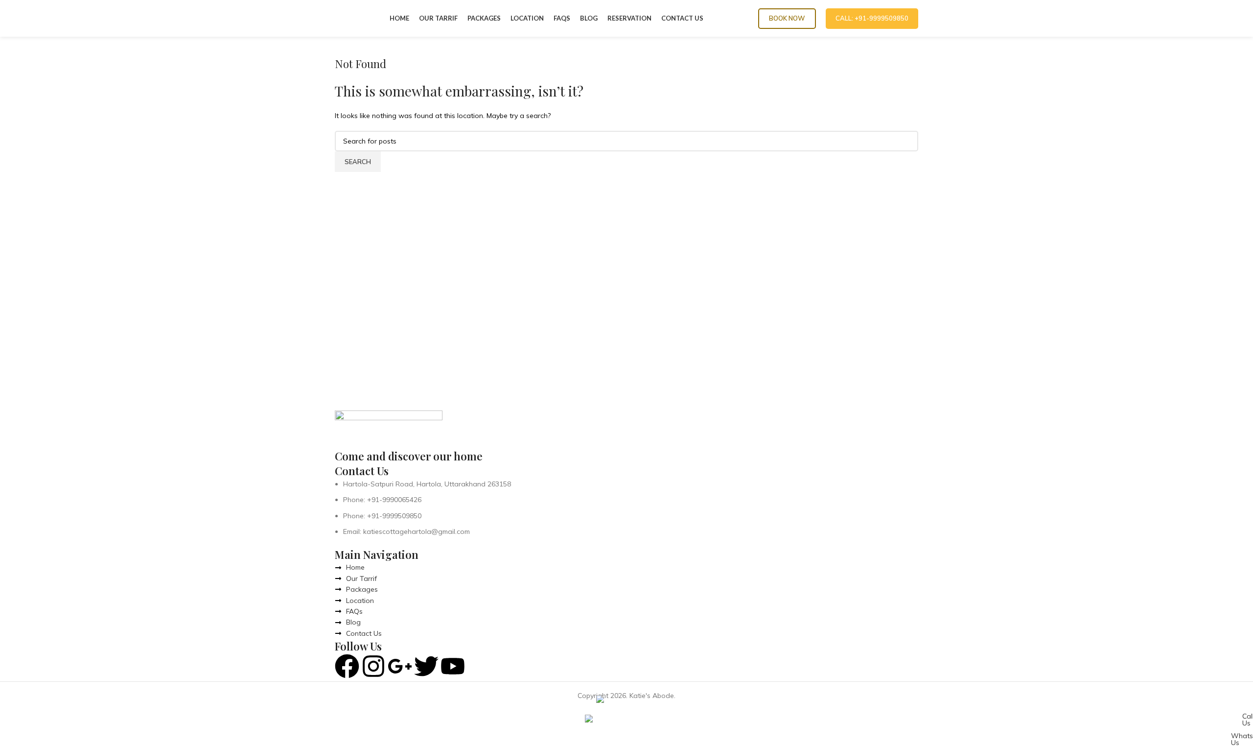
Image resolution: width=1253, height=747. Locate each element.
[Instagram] (373, 666)
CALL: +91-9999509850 (871, 18)
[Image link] (388, 428)
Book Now (787, 18)
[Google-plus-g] (400, 666)
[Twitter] (426, 666)
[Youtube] (453, 666)
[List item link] (626, 508)
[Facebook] (347, 666)
